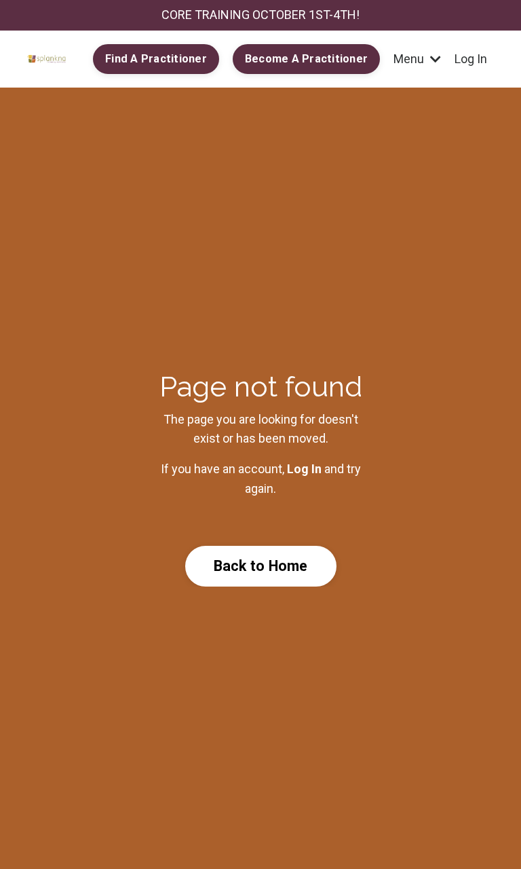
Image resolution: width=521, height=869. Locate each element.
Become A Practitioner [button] (306, 58)
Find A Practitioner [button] (156, 58)
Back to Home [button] (261, 565)
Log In (471, 59)
